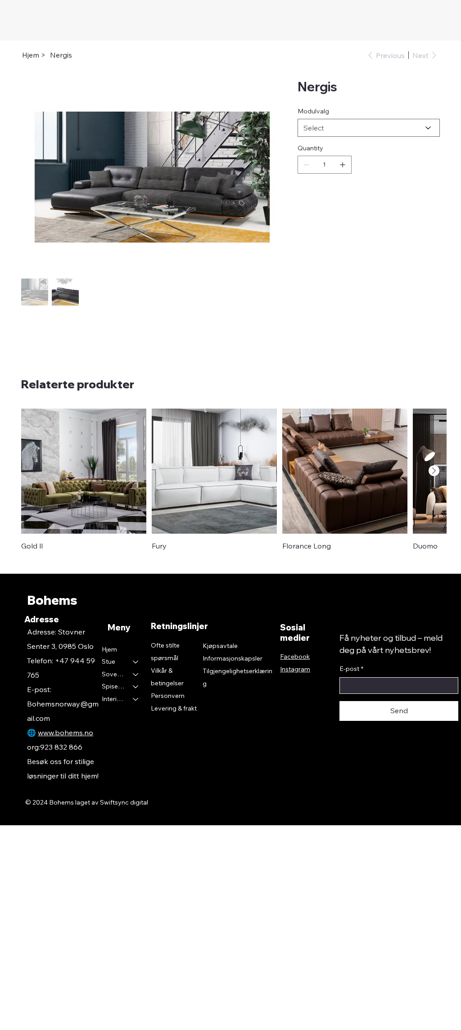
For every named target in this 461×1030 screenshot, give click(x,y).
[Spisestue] (136, 686)
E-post (351, 669)
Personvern (168, 696)
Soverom (113, 674)
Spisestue (113, 686)
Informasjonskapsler (232, 658)
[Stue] (136, 662)
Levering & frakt (174, 708)
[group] (230, 479)
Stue (108, 661)
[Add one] (343, 165)
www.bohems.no (65, 732)
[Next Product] (434, 470)
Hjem (109, 649)
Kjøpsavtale (220, 646)
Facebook (295, 656)
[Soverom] (136, 674)
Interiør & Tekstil (113, 699)
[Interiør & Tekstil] (136, 699)
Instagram (295, 669)
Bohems (52, 600)
